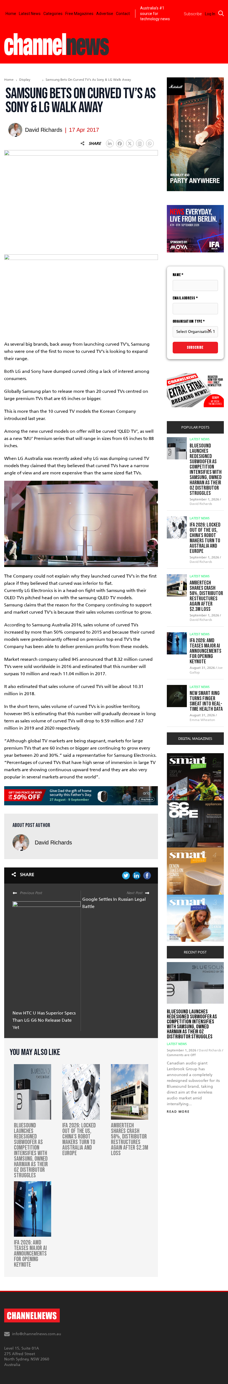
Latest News (30, 13)
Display (24, 80)
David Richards (53, 842)
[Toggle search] (221, 13)
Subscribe (195, 347)
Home (11, 13)
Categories (53, 13)
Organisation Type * (189, 321)
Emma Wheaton (202, 720)
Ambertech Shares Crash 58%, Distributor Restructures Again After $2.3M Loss (206, 596)
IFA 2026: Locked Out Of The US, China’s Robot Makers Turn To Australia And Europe (205, 538)
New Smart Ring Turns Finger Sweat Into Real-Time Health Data (206, 701)
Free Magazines (79, 13)
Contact (123, 13)
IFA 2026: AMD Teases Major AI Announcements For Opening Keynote (205, 651)
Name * (178, 274)
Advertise (104, 13)
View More (178, 756)
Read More (178, 1112)
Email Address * (185, 298)
